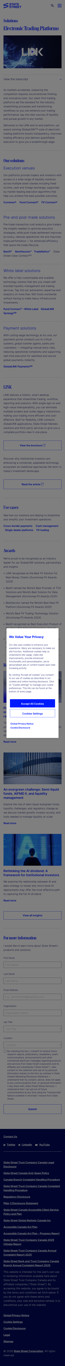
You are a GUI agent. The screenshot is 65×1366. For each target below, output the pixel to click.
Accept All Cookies (32, 703)
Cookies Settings (32, 713)
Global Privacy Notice (21, 723)
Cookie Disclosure (20, 727)
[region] (32, 683)
